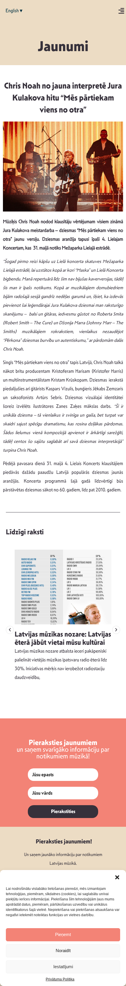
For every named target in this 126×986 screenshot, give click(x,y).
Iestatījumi (63, 966)
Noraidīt (63, 950)
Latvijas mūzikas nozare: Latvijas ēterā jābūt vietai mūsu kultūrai (63, 638)
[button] (117, 877)
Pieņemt (63, 934)
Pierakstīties (63, 811)
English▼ (14, 11)
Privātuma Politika (60, 979)
